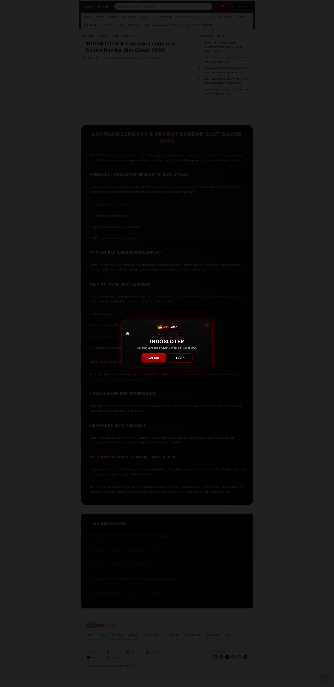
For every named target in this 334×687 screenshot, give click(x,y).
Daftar (154, 357)
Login (180, 357)
